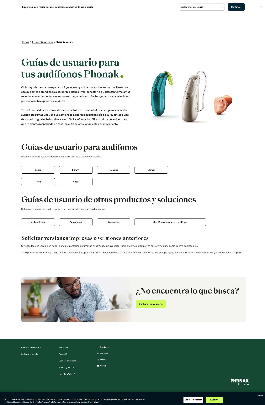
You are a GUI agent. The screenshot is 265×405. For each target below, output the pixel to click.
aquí (171, 252)
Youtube (104, 366)
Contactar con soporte (151, 303)
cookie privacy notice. (89, 402)
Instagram (104, 353)
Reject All (214, 400)
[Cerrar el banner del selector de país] (261, 7)
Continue (260, 395)
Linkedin (104, 359)
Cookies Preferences (193, 400)
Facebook (104, 347)
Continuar (236, 6)
